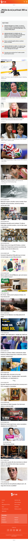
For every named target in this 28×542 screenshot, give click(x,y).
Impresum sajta (17, 500)
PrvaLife (16, 519)
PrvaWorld (4, 522)
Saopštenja (17, 506)
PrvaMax (4, 519)
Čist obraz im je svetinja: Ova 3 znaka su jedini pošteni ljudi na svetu (14, 53)
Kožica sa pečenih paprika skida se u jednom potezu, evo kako (14, 42)
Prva (3, 502)
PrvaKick (16, 517)
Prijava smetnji (17, 504)
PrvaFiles (16, 522)
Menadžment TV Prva (6, 504)
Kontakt (3, 500)
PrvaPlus (4, 517)
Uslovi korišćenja (18, 502)
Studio (3, 506)
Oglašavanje (4, 511)
